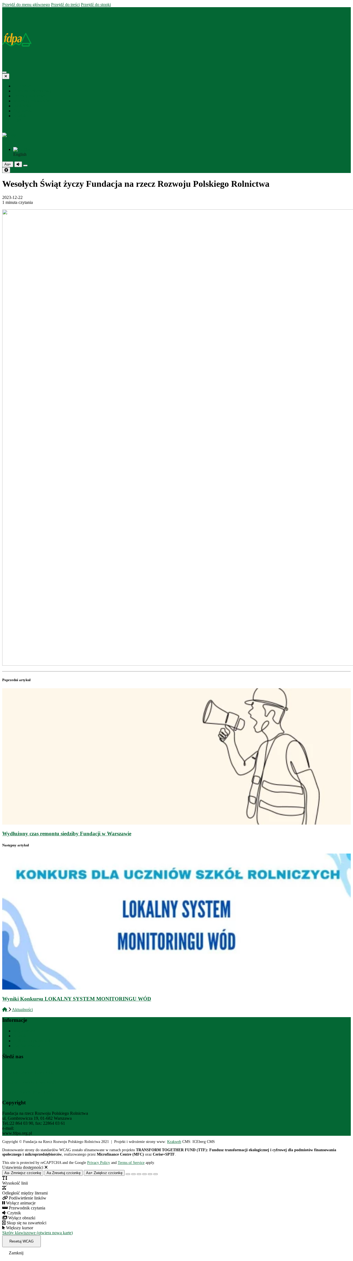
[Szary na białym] (139, 1174)
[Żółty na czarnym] (25, 165)
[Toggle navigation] (4, 72)
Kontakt (20, 1035)
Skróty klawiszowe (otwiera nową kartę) (37, 1232)
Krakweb (174, 1142)
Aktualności (22, 1009)
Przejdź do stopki (96, 4)
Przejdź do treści (65, 4)
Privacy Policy (98, 1163)
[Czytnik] (18, 164)
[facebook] (15, 120)
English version (26, 1045)
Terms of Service (131, 1163)
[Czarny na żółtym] (150, 1174)
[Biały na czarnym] (133, 1174)
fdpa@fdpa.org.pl (30, 1128)
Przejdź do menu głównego (26, 4)
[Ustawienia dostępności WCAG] (6, 170)
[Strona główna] (4, 9)
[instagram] (19, 120)
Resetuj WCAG (21, 1241)
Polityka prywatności (31, 1040)
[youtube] (24, 120)
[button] (176, 138)
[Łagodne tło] (155, 1174)
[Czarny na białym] (144, 1174)
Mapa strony (24, 1030)
